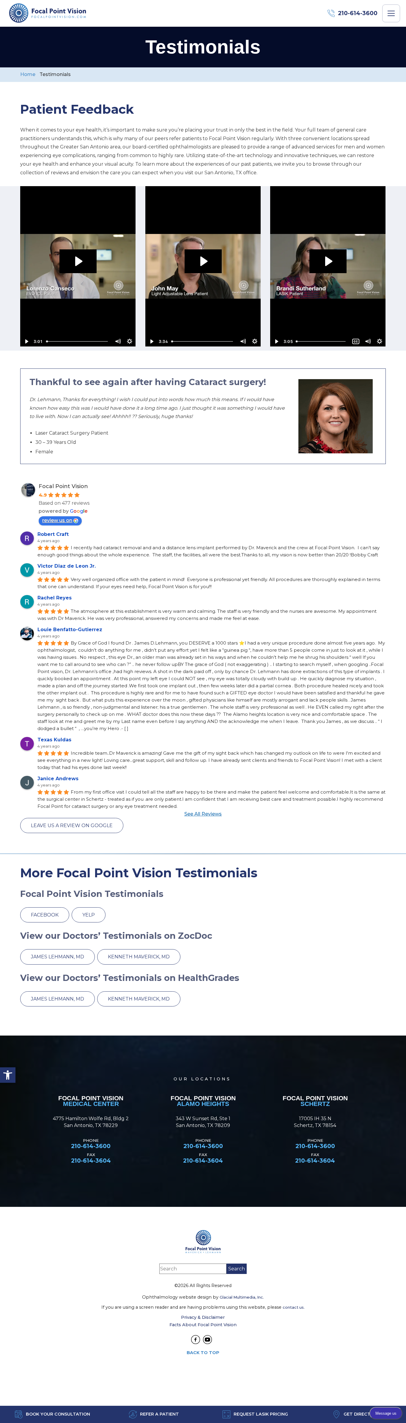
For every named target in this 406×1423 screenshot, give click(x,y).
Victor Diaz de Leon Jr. (66, 566)
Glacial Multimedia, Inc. (242, 1297)
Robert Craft (53, 534)
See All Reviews (203, 814)
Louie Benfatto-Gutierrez (69, 629)
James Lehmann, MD (57, 957)
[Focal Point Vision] (47, 13)
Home (27, 74)
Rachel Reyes (54, 598)
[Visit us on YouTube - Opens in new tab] (207, 1339)
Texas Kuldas (54, 740)
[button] (7, 1075)
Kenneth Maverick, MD (139, 957)
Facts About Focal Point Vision (203, 1324)
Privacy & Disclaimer (203, 1317)
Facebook (45, 915)
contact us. (294, 1307)
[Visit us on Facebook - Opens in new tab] (195, 1339)
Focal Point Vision (63, 486)
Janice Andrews (57, 778)
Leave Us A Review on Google (72, 825)
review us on (57, 520)
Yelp (88, 915)
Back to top (203, 1352)
